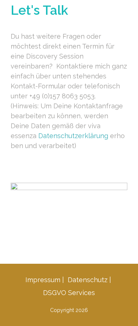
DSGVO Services (69, 293)
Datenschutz (87, 280)
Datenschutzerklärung (73, 136)
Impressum (42, 280)
